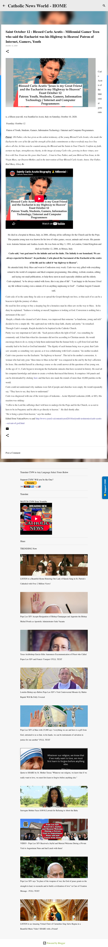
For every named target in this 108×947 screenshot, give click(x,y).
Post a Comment (13, 452)
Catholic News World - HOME (37, 5)
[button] (7, 51)
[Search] (104, 5)
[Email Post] (7, 430)
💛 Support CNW (105, 487)
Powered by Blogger (55, 942)
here (36, 377)
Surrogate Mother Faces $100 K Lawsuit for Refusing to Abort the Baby (49, 810)
